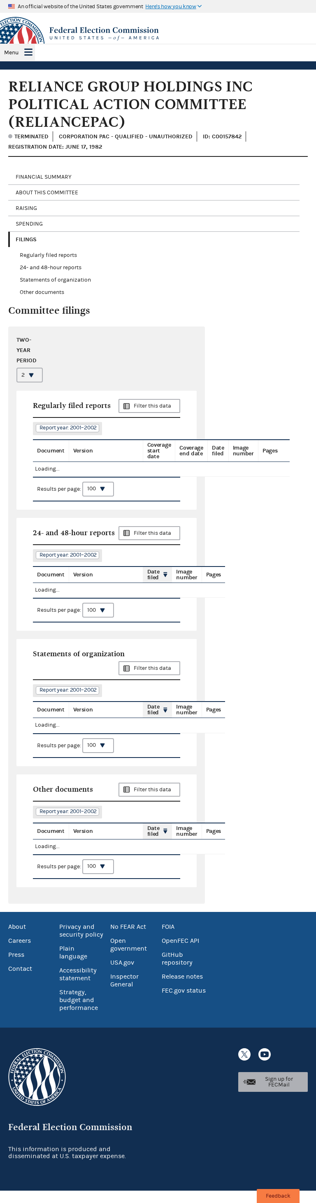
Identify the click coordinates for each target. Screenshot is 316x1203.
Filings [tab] (26, 239)
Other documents (42, 292)
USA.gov (122, 962)
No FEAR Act (128, 926)
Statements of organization (55, 280)
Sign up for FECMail (279, 1082)
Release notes (182, 976)
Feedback (278, 1196)
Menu (11, 52)
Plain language (73, 952)
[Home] (158, 34)
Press (16, 954)
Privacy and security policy (81, 930)
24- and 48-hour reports (50, 267)
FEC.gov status (184, 990)
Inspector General (124, 980)
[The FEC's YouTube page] (264, 1054)
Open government (128, 944)
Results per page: (59, 488)
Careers (19, 940)
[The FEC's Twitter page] (244, 1054)
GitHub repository (177, 958)
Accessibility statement (78, 974)
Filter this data (152, 406)
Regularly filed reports (48, 255)
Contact (20, 968)
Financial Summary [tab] (44, 177)
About (17, 926)
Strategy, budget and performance (78, 1000)
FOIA (168, 926)
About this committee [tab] (47, 192)
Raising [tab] (26, 208)
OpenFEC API (180, 940)
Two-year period (26, 350)
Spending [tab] (29, 224)
